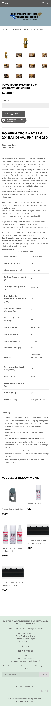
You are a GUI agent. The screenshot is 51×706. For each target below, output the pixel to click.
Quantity (6, 100)
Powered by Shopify (24, 701)
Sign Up (44, 675)
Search (19, 687)
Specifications (8, 249)
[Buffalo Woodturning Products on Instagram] (46, 692)
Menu (7, 3)
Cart (47, 3)
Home (4, 29)
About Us (29, 687)
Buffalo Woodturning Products (27, 698)
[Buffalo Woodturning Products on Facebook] (42, 692)
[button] (25, 249)
